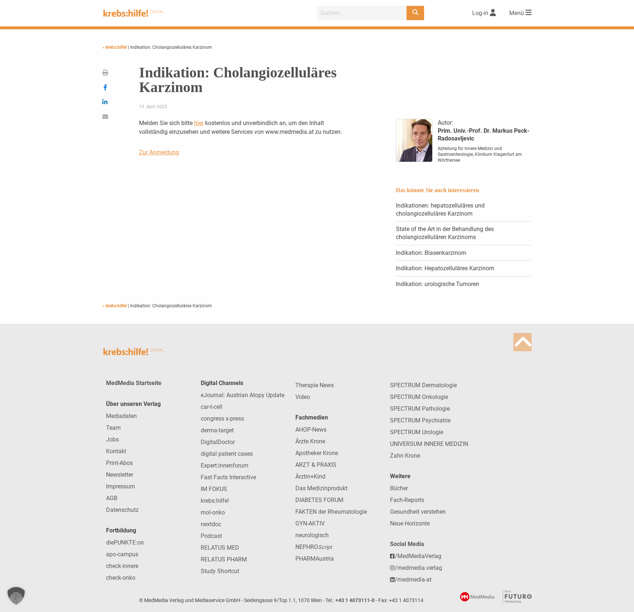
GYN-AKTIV (310, 523)
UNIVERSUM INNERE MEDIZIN (429, 443)
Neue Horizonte (410, 523)
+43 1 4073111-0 (355, 600)
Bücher (399, 488)
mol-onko (213, 512)
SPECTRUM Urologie (416, 432)
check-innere (122, 565)
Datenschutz (122, 509)
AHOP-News (311, 429)
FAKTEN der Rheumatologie (331, 511)
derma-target (217, 430)
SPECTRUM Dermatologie (423, 385)
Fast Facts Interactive (228, 477)
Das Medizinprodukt (321, 488)
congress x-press (222, 418)
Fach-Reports (407, 499)
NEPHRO (313, 546)
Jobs (112, 439)
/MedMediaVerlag (418, 556)
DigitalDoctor (218, 442)
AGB (111, 498)
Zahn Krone (405, 455)
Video (302, 396)
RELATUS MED (220, 547)
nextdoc (211, 524)
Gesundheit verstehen (418, 511)
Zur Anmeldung (159, 152)
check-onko (120, 577)
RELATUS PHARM (224, 559)
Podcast (211, 535)
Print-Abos (119, 462)
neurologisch (312, 535)
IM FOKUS (214, 488)
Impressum (120, 486)
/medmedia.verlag (418, 567)
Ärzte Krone (310, 441)
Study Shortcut (220, 571)
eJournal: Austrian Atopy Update (242, 395)
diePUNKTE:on (125, 542)
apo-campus (122, 554)
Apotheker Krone (316, 453)
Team (113, 427)
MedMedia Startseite (133, 383)
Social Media (407, 543)
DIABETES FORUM (319, 499)
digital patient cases (227, 453)
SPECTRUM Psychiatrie (420, 420)
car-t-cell (211, 406)
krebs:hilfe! (215, 500)
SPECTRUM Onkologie (419, 396)
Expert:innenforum (224, 465)
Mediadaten (121, 416)
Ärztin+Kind (310, 476)
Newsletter (119, 474)
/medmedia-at (413, 579)
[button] (16, 596)
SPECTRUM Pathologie (420, 408)
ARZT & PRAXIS (315, 464)
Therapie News (314, 385)
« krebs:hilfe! (115, 47)
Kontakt (116, 451)
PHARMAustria (314, 558)
